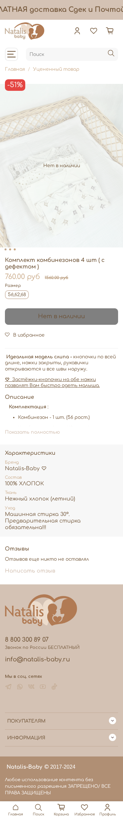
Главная (15, 69)
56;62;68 (17, 294)
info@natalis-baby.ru (37, 659)
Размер (13, 285)
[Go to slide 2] (10, 249)
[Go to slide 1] (5, 249)
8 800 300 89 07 (27, 639)
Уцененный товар (56, 69)
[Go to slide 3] (14, 249)
